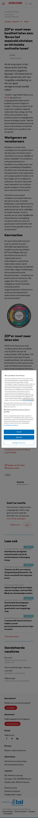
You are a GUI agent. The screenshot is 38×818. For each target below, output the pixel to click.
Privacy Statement (28, 400)
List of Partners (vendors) (11, 425)
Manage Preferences (18, 442)
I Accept (19, 431)
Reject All (19, 437)
